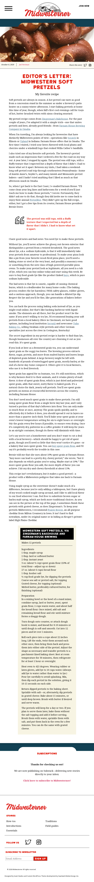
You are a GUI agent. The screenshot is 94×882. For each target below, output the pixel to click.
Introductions (13, 825)
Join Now (84, 6)
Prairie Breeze (55, 509)
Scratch (72, 137)
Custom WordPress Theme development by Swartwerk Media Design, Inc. (53, 876)
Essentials (11, 830)
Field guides (52, 825)
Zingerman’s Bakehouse (55, 118)
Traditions (51, 821)
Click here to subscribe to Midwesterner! (47, 780)
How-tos (11, 821)
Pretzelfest (35, 199)
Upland (24, 141)
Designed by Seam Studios (14, 876)
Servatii (51, 323)
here (66, 275)
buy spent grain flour (63, 445)
